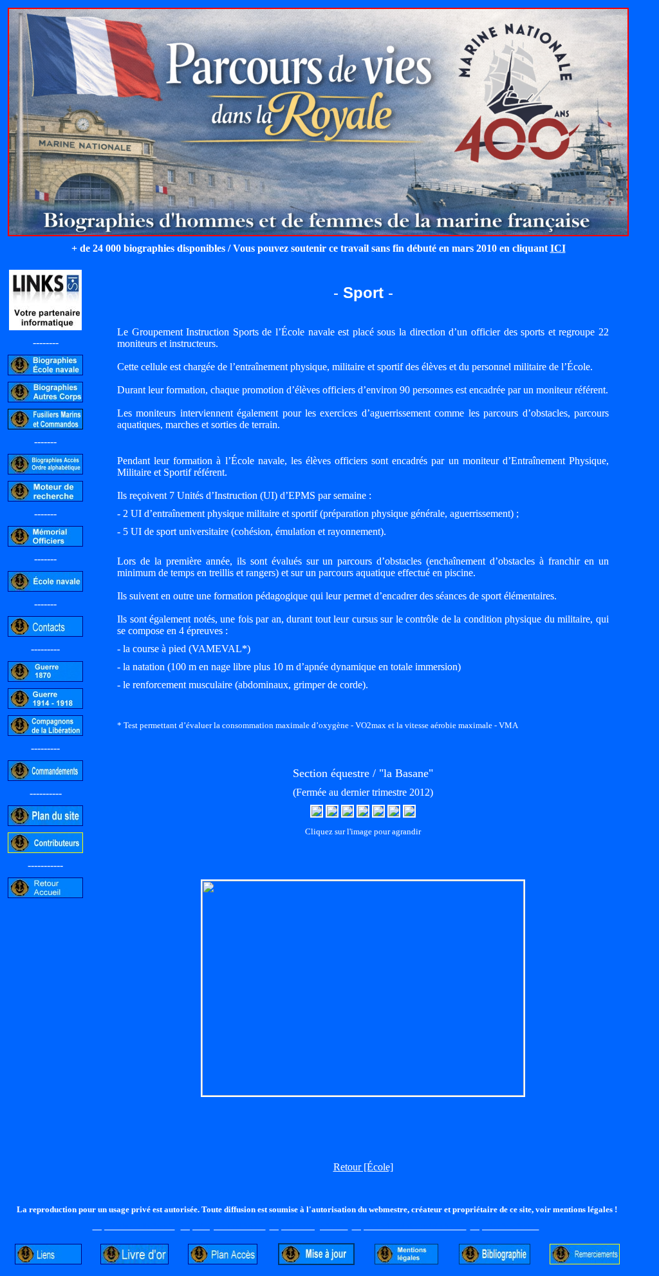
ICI (558, 248)
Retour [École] (363, 1166)
